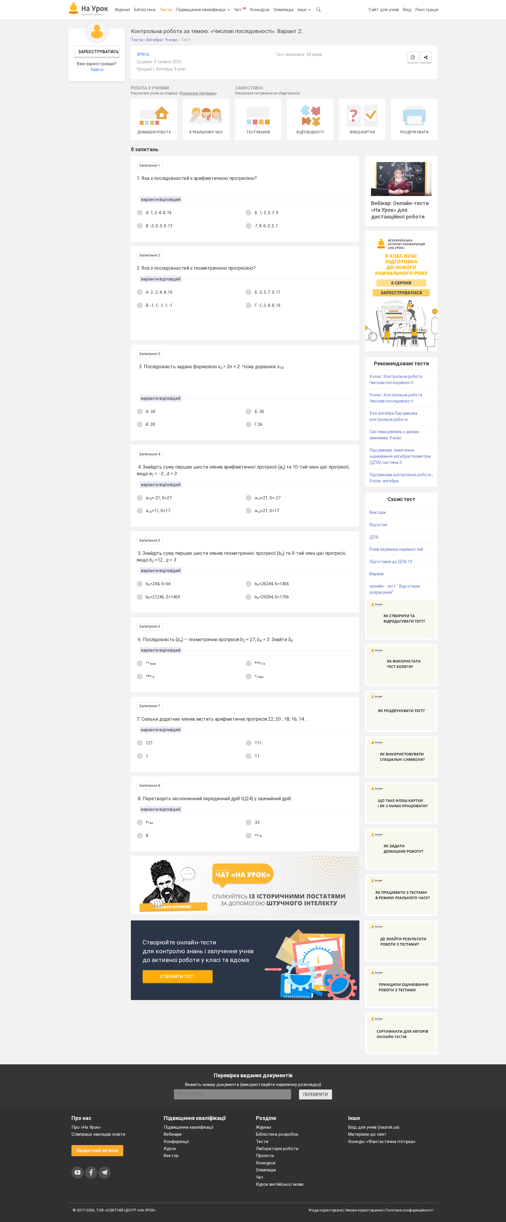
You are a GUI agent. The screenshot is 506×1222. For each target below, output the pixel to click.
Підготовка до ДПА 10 (391, 561)
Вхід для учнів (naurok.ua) (373, 1127)
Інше (303, 9)
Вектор (171, 1155)
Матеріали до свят (367, 1134)
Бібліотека (144, 9)
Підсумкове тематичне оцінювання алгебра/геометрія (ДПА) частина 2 (400, 456)
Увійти (96, 69)
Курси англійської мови (279, 1184)
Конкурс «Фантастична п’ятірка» (382, 1141)
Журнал (122, 9)
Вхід (407, 9)
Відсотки (378, 524)
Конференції (176, 1141)
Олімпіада (283, 9)
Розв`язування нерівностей (396, 549)
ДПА (374, 537)
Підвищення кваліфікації (201, 9)
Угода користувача (325, 1210)
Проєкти (265, 1155)
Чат (240, 9)
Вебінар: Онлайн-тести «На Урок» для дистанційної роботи (400, 210)
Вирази (377, 574)
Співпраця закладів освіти (98, 1134)
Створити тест (177, 976)
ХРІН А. (143, 54)
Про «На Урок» (86, 1127)
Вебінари (173, 1134)
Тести (166, 9)
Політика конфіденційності (409, 1210)
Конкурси (259, 9)
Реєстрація (427, 9)
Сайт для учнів (384, 9)
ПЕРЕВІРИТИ (315, 1094)
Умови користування (364, 1210)
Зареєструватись (98, 51)
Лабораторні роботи (277, 1148)
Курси (170, 1148)
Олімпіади (266, 1170)
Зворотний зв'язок (97, 1150)
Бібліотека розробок (277, 1134)
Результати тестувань (197, 93)
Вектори (378, 512)
